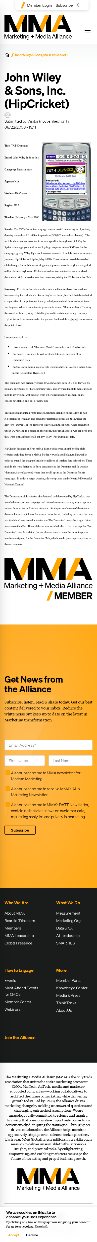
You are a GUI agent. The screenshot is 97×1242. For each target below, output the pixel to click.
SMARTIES (65, 943)
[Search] (80, 5)
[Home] (6, 55)
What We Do (68, 902)
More (61, 970)
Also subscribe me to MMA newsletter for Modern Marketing (46, 776)
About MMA (14, 913)
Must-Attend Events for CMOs (21, 991)
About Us (64, 1010)
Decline (32, 1235)
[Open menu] (88, 32)
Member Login (39, 5)
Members (12, 928)
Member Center (17, 1002)
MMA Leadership (19, 935)
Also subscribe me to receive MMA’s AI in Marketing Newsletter (45, 791)
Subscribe (64, 5)
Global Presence (18, 943)
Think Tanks (66, 1003)
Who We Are (16, 902)
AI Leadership (68, 935)
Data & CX (64, 928)
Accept (13, 1235)
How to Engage (19, 970)
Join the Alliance (20, 1037)
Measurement (68, 913)
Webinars (12, 1009)
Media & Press (68, 995)
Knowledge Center (72, 988)
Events (10, 980)
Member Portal (69, 980)
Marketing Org (68, 920)
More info (41, 1226)
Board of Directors (19, 920)
